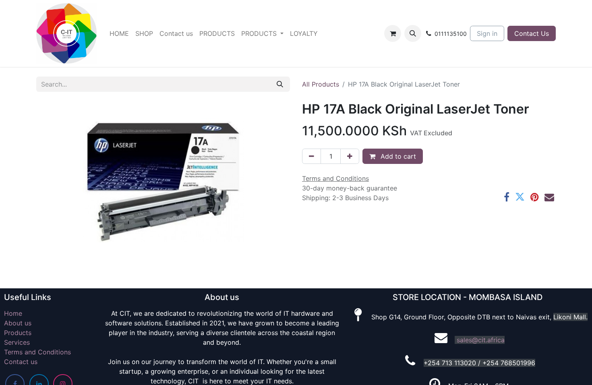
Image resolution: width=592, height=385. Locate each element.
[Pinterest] (534, 197)
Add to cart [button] (397, 156)
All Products (320, 84)
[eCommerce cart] (392, 33)
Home (13, 313)
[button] (412, 33)
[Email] (549, 197)
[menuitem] (119, 33)
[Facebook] (506, 197)
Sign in (487, 33)
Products (17, 333)
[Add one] (349, 156)
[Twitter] (520, 197)
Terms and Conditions (37, 352)
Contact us (20, 362)
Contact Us (531, 33)
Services (17, 342)
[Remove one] (311, 156)
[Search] (280, 84)
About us (17, 323)
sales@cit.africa (481, 340)
